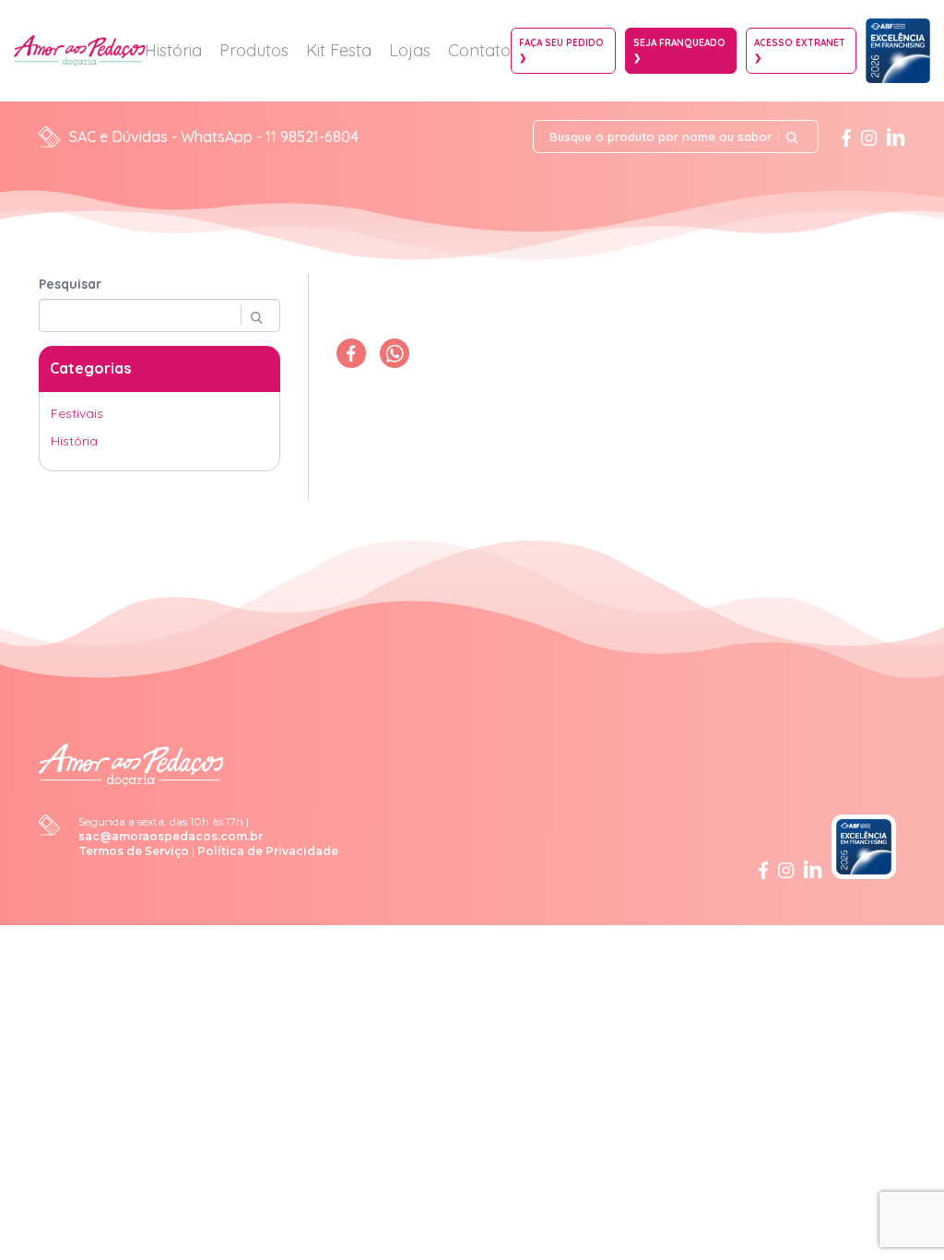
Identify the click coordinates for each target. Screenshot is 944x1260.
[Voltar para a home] (131, 763)
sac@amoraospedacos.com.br (170, 836)
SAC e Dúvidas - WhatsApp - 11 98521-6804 (214, 136)
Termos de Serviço (133, 851)
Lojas (410, 50)
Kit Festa (339, 50)
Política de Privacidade (267, 851)
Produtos (254, 50)
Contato (479, 50)
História (173, 50)
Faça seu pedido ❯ (561, 50)
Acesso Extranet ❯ (799, 50)
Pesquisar (70, 284)
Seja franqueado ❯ (679, 50)
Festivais (77, 413)
